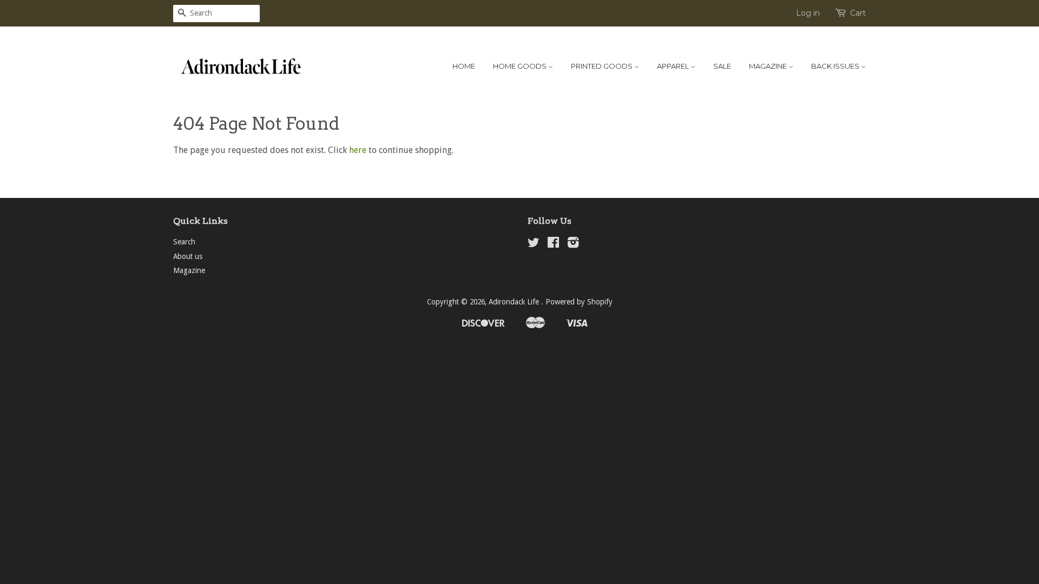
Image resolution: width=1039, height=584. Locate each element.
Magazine (768, 66)
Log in (808, 13)
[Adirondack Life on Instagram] (573, 244)
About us (187, 256)
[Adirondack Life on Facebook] (553, 244)
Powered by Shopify (579, 301)
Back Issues (836, 66)
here (357, 150)
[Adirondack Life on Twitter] (534, 244)
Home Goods (520, 66)
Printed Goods (602, 66)
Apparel (674, 66)
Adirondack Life (515, 301)
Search (184, 241)
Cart (858, 13)
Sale (722, 66)
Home (463, 66)
